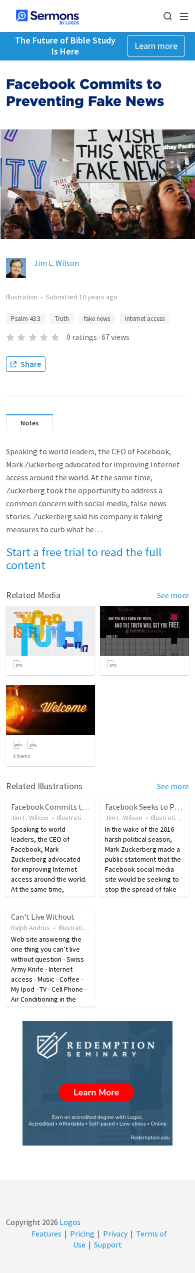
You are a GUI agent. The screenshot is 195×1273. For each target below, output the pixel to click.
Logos (69, 1222)
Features (47, 1234)
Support (108, 1245)
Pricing (82, 1234)
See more (173, 595)
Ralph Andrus (30, 927)
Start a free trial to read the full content (84, 558)
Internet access (144, 318)
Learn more (156, 45)
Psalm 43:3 (25, 318)
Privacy (115, 1234)
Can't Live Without (42, 917)
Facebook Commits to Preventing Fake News (87, 807)
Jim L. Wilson (56, 263)
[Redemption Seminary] (97, 1083)
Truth (62, 318)
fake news (97, 318)
